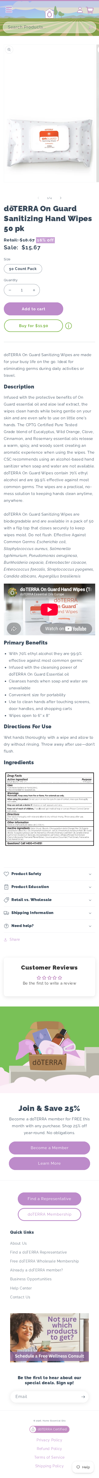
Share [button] (15, 939)
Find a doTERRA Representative (38, 1252)
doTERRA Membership (50, 1214)
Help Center (21, 1288)
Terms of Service (49, 1457)
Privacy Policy (49, 1440)
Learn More (49, 1163)
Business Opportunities (31, 1279)
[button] (49, 874)
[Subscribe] (83, 1397)
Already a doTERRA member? (36, 1270)
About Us (18, 1243)
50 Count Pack (23, 269)
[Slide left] (38, 198)
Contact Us (20, 1297)
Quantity (11, 280)
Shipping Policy (49, 1466)
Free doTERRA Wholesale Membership (44, 1261)
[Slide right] (60, 198)
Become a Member (50, 1148)
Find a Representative (49, 1199)
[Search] (90, 27)
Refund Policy (49, 1449)
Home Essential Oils (54, 1420)
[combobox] (49, 27)
